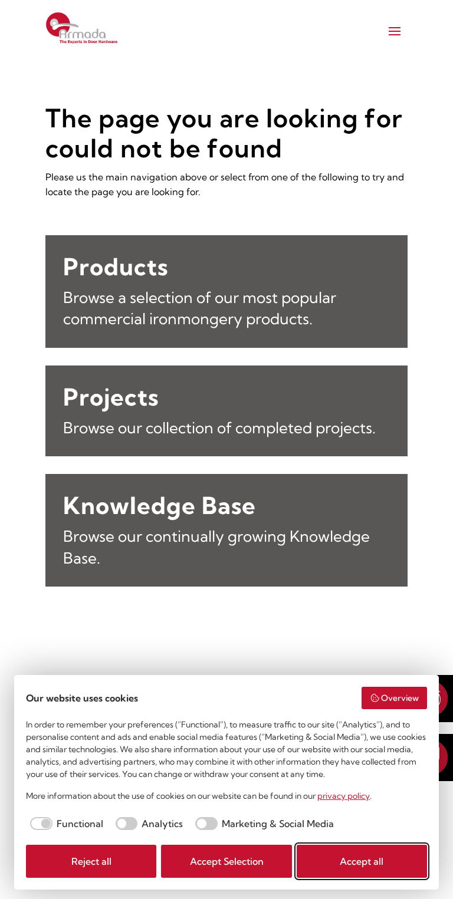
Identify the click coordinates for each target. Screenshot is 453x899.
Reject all (91, 861)
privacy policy (343, 796)
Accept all (361, 861)
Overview (400, 698)
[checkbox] (64, 823)
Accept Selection (227, 861)
